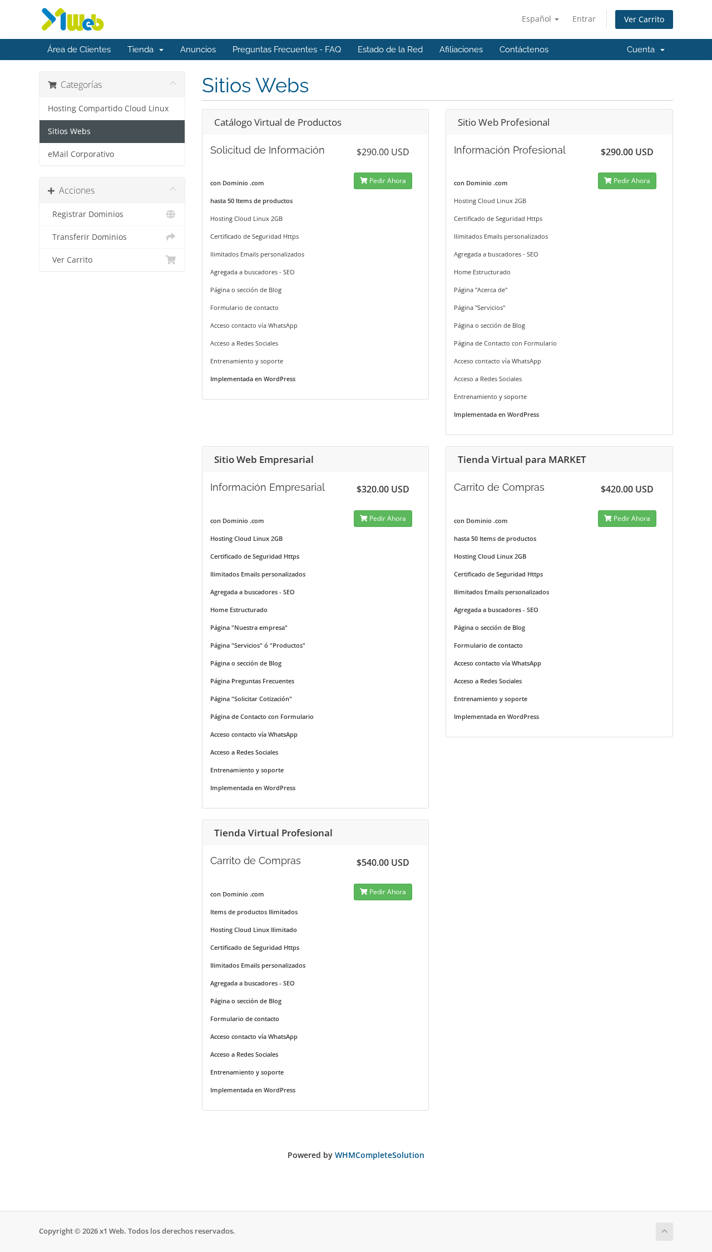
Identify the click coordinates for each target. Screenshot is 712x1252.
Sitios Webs (69, 131)
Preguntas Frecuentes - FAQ (287, 50)
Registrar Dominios (85, 214)
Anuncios (198, 50)
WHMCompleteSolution (379, 1155)
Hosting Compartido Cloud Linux (108, 108)
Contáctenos (524, 50)
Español (537, 18)
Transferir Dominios (87, 237)
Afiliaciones (461, 50)
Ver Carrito (644, 19)
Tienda (142, 50)
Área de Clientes (79, 50)
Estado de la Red (390, 50)
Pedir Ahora (387, 180)
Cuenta (643, 50)
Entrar (584, 18)
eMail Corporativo (81, 154)
